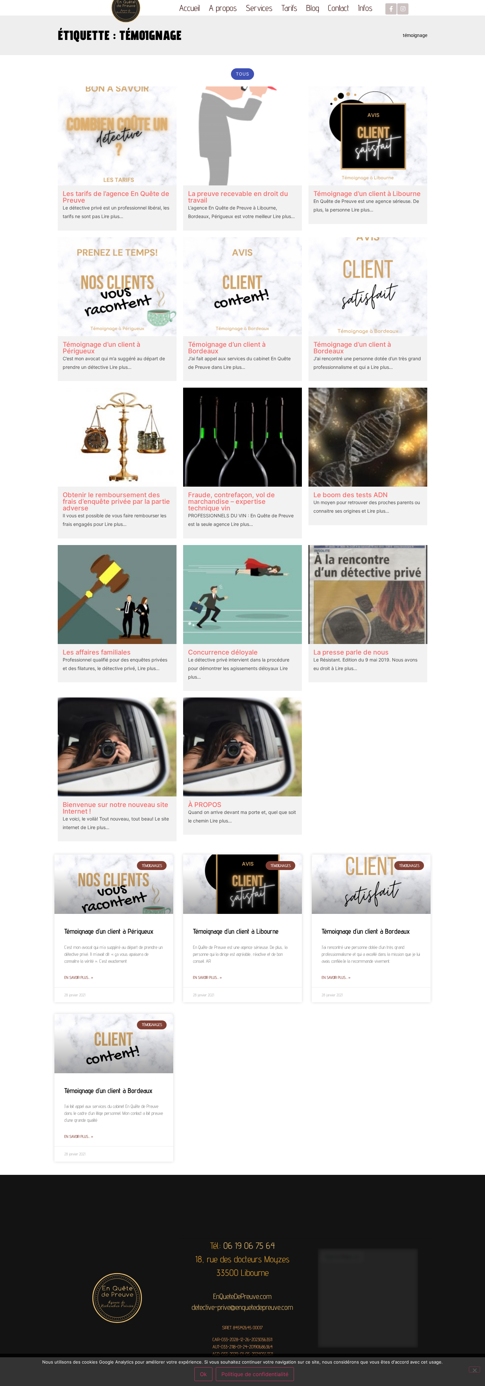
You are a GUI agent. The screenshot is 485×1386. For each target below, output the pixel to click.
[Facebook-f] (391, 9)
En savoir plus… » (78, 977)
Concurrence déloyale (223, 652)
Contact (338, 8)
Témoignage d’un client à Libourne (367, 194)
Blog (312, 8)
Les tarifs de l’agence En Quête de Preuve (116, 197)
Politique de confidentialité (254, 1374)
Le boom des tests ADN (350, 495)
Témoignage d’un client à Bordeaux (227, 347)
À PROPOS (204, 805)
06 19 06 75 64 (249, 1245)
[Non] (474, 1369)
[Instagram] (402, 9)
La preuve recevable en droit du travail (238, 197)
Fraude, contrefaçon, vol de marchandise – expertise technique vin (231, 501)
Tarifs (289, 8)
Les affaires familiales (97, 652)
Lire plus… (111, 216)
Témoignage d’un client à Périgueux (101, 347)
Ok (203, 1374)
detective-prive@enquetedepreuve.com (242, 1307)
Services (259, 8)
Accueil (189, 8)
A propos (223, 8)
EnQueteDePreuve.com (242, 1296)
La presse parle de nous (351, 652)
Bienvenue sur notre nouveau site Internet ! (115, 808)
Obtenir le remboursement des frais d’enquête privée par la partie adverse (116, 501)
